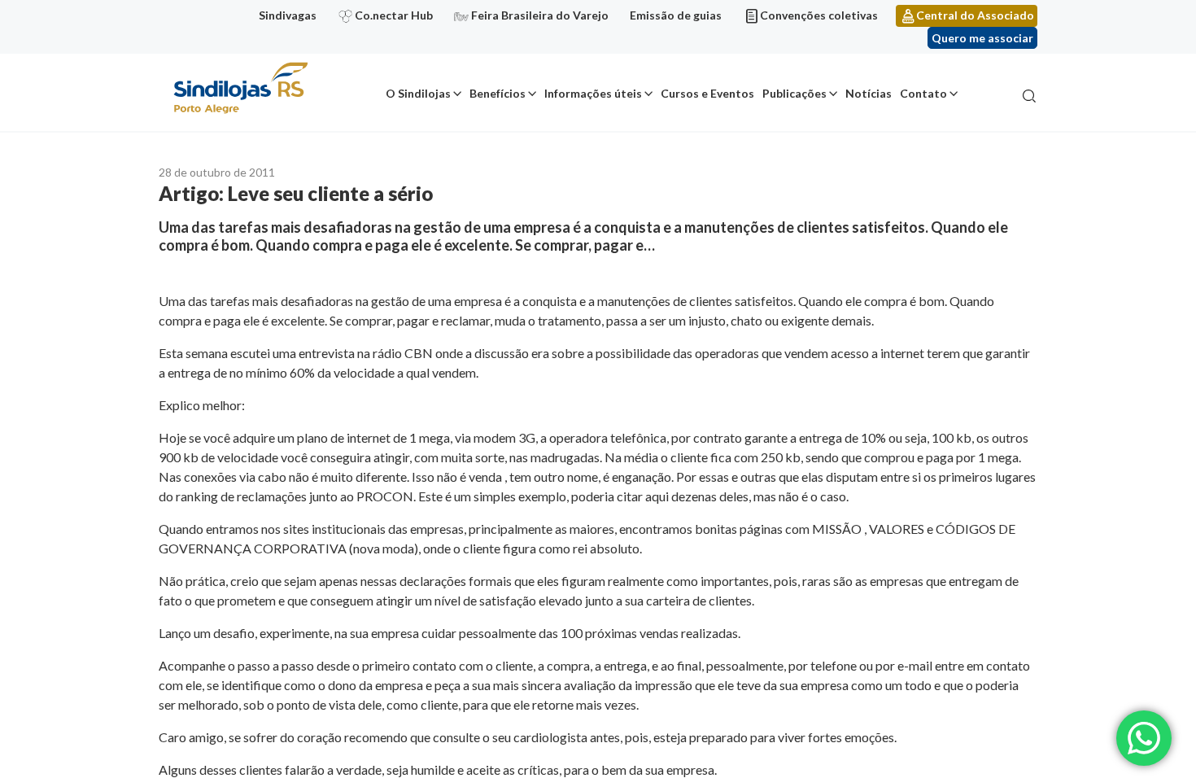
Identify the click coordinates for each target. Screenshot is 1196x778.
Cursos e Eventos (707, 93)
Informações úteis (593, 93)
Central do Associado (975, 15)
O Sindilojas (418, 93)
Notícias (868, 93)
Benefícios (497, 93)
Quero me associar (982, 38)
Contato (923, 93)
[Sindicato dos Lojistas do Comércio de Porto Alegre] (240, 89)
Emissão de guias (676, 15)
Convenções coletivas (819, 15)
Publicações (794, 93)
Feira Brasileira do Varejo (540, 15)
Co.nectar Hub (394, 15)
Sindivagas (287, 15)
